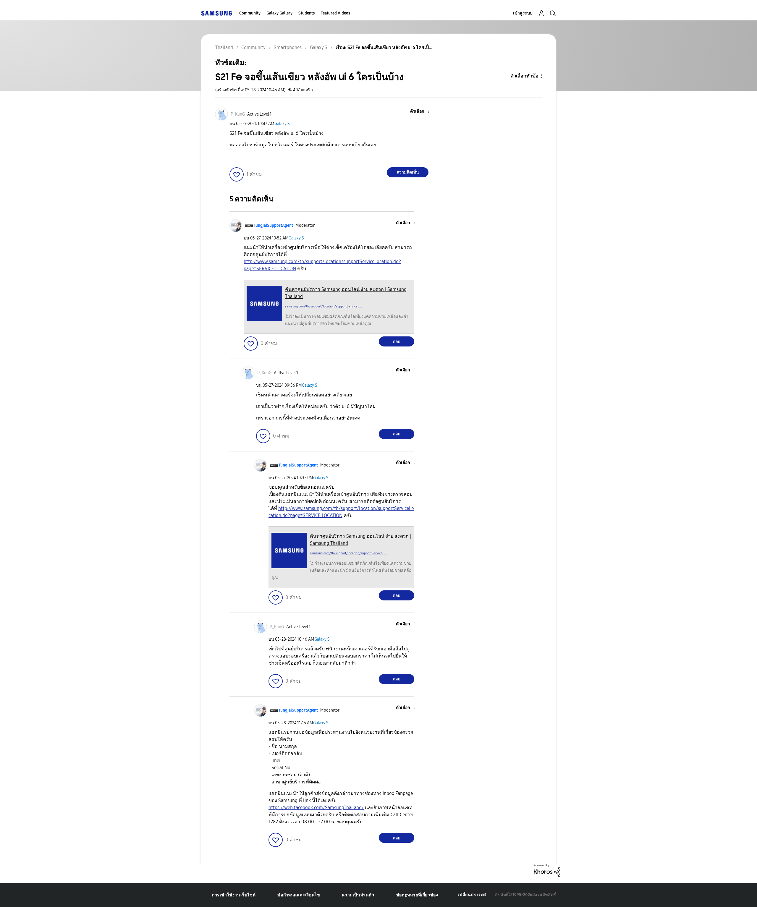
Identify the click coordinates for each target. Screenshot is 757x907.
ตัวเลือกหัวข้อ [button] (524, 76)
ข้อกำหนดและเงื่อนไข (298, 895)
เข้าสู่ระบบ (523, 13)
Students (306, 13)
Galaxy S (282, 123)
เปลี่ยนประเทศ (472, 894)
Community (250, 13)
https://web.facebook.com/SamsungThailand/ (316, 807)
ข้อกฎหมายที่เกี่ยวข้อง (417, 895)
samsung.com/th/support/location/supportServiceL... (323, 306)
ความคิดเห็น (408, 172)
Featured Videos (335, 13)
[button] (418, 111)
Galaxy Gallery (279, 13)
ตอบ (396, 341)
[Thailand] (216, 13)
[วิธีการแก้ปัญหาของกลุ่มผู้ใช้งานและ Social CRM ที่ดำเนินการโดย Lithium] (547, 870)
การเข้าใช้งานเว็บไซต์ (233, 895)
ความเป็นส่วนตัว (358, 895)
